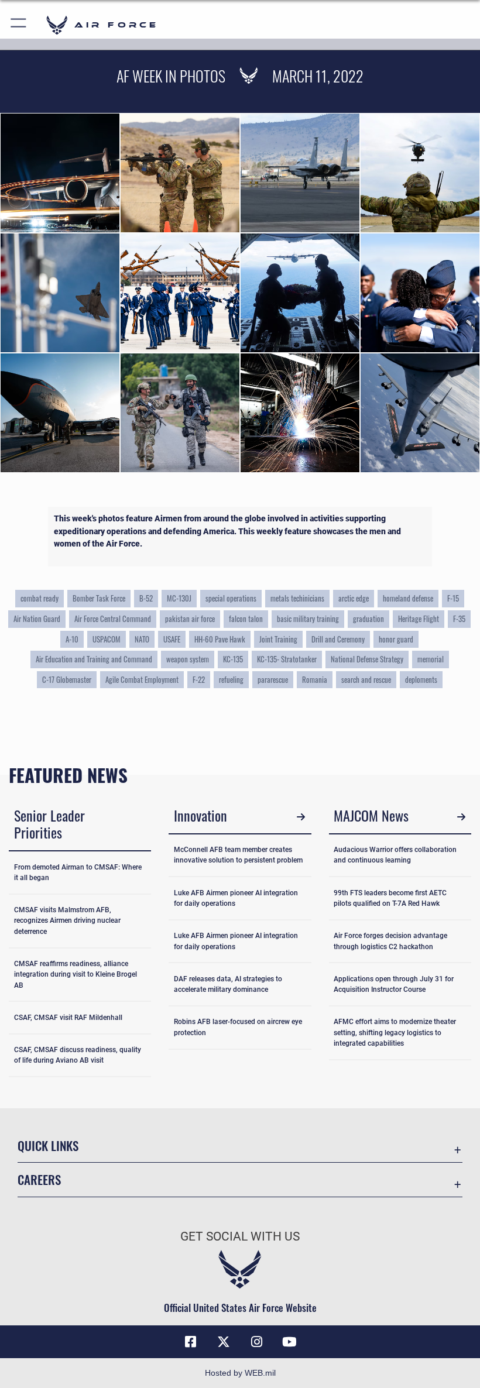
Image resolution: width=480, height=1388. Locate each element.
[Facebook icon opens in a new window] (191, 1342)
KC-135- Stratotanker (287, 659)
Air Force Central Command (112, 618)
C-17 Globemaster (66, 679)
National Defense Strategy (367, 659)
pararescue (273, 679)
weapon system (187, 659)
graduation (368, 618)
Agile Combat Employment (142, 679)
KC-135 (233, 659)
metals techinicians (297, 598)
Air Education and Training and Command (94, 659)
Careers (39, 1179)
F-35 (459, 618)
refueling (231, 679)
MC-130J (179, 598)
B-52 (146, 598)
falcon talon (246, 618)
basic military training (308, 618)
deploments (421, 679)
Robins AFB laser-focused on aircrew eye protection (238, 1027)
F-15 (453, 598)
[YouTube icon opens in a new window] (289, 1342)
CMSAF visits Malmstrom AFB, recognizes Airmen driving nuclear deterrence (67, 921)
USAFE (171, 639)
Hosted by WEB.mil (240, 1372)
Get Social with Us (240, 1236)
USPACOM (106, 639)
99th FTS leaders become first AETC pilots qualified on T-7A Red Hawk (390, 898)
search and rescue (366, 679)
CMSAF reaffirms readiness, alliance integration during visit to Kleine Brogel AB (75, 975)
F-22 (199, 679)
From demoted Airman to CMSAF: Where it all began (78, 872)
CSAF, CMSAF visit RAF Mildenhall (68, 1017)
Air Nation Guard (36, 618)
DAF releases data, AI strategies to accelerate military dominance (228, 984)
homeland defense (408, 598)
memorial (430, 659)
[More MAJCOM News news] (461, 817)
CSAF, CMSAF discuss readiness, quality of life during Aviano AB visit (77, 1055)
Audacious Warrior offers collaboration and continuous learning (395, 855)
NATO (142, 639)
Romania (314, 679)
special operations (230, 598)
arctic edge (353, 598)
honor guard (396, 639)
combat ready (39, 598)
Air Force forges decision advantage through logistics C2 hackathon (390, 941)
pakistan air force (190, 618)
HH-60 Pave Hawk (219, 639)
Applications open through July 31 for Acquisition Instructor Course (394, 984)
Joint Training (278, 639)
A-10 (72, 639)
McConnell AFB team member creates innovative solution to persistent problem (238, 855)
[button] (19, 25)
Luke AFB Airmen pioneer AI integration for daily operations (236, 898)
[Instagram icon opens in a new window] (256, 1342)
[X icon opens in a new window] (223, 1342)
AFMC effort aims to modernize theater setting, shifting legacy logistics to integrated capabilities (395, 1032)
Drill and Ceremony (338, 639)
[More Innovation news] (301, 817)
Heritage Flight (418, 618)
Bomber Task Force (99, 598)
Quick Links (48, 1145)
